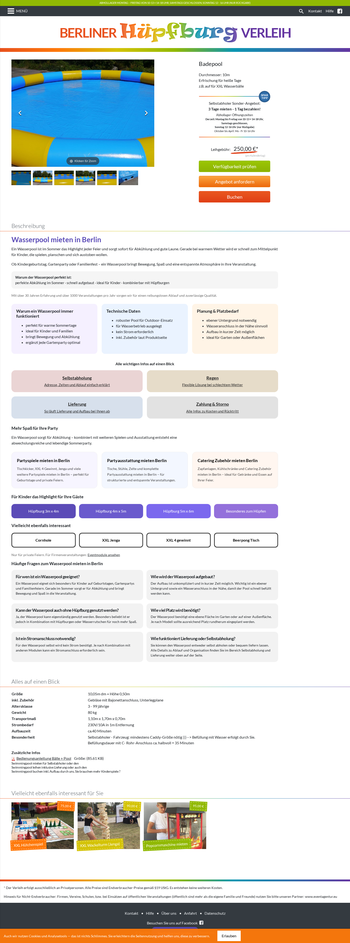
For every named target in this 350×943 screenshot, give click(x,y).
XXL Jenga (111, 540)
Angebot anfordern (234, 181)
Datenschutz (215, 913)
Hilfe (150, 913)
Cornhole (43, 540)
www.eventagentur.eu (321, 896)
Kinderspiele (110, 771)
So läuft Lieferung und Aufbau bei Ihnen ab (77, 407)
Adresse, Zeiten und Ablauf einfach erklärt (77, 381)
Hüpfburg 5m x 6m (178, 511)
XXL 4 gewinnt (178, 540)
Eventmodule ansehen (104, 555)
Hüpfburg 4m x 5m (111, 511)
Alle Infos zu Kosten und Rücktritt (212, 407)
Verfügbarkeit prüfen (234, 166)
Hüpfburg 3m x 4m (43, 511)
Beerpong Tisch (246, 540)
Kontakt (131, 913)
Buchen (234, 197)
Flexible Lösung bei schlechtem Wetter (212, 381)
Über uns (168, 913)
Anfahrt (190, 913)
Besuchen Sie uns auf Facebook (172, 923)
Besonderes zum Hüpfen (246, 511)
